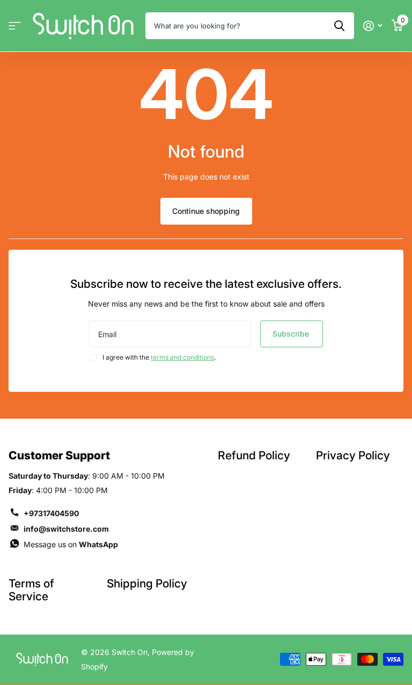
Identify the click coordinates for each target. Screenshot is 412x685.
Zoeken (339, 25)
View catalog (15, 26)
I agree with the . (159, 357)
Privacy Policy (353, 455)
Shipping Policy (147, 583)
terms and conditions (182, 357)
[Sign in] (372, 26)
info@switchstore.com (66, 528)
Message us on (71, 544)
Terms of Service (31, 590)
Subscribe (292, 333)
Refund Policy (254, 455)
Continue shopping (206, 210)
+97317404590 (51, 513)
